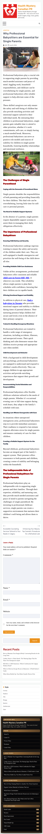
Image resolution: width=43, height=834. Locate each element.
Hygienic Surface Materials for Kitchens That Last (16, 787)
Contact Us (6, 737)
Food (5, 829)
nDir (6, 45)
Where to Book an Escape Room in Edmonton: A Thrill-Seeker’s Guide (21, 771)
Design (5, 700)
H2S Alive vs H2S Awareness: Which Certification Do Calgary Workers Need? (19, 767)
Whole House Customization (11, 790)
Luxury (5, 690)
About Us (6, 734)
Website (6, 611)
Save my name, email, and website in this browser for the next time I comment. (22, 624)
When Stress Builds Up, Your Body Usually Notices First (19, 674)
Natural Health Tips (9, 823)
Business (6, 813)
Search (34, 640)
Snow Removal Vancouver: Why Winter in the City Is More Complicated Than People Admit (19, 799)
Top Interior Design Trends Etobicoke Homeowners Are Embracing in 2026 (21, 794)
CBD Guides (7, 826)
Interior (5, 703)
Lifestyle (6, 30)
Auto (4, 709)
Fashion (5, 693)
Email (6, 600)
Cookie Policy (7, 747)
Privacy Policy (7, 741)
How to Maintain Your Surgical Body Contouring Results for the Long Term (21, 757)
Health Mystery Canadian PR (27, 7)
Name (6, 588)
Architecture (6, 706)
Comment (8, 555)
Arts (4, 697)
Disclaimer (6, 744)
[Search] (39, 23)
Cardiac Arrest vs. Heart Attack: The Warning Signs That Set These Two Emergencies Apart (20, 762)
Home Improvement (9, 816)
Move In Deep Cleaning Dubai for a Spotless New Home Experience (21, 784)
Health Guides (7, 809)
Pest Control (7, 819)
